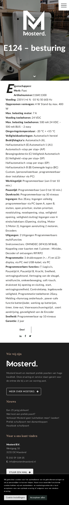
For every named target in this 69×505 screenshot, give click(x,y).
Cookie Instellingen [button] (15, 498)
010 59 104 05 (16, 458)
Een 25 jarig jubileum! (17, 410)
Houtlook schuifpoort (17, 426)
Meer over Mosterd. (22, 391)
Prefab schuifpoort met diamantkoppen (26, 422)
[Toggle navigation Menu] (64, 5)
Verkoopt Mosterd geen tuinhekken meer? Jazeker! (32, 418)
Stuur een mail (18, 472)
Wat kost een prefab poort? (20, 414)
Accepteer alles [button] (37, 498)
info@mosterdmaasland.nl (22, 462)
